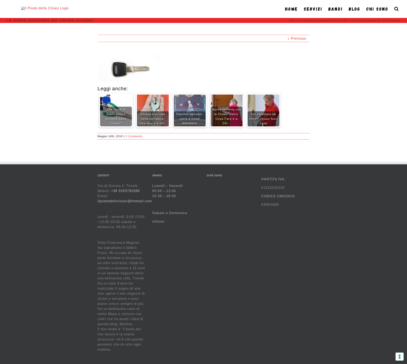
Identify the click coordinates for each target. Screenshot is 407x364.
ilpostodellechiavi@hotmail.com (125, 201)
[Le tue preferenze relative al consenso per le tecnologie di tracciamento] (400, 357)
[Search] (397, 9)
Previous (298, 38)
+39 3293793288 (125, 191)
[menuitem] (292, 9)
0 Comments (134, 136)
